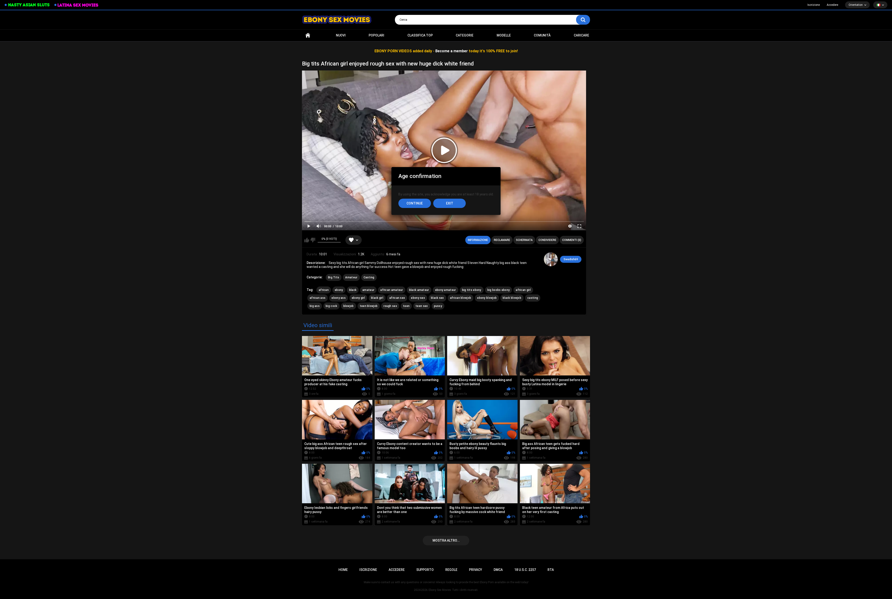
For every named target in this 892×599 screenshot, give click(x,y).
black (353, 290)
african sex (397, 298)
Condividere (547, 240)
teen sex (422, 306)
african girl (523, 290)
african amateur (391, 290)
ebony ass (338, 298)
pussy (438, 306)
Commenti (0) (571, 240)
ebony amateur (445, 290)
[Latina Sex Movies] (76, 5)
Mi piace (306, 240)
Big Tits (333, 277)
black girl (377, 298)
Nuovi (341, 35)
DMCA (498, 570)
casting (532, 298)
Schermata (524, 240)
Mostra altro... (446, 540)
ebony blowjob (487, 298)
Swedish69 (571, 259)
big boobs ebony (498, 290)
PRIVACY (475, 570)
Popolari (376, 35)
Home (308, 35)
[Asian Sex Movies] (27, 5)
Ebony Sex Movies (440, 590)
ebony (339, 290)
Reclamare (502, 240)
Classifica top (420, 35)
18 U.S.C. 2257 (525, 570)
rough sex (390, 306)
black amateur (419, 290)
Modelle (504, 35)
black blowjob (512, 298)
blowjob (348, 306)
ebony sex (418, 298)
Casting (369, 277)
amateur (368, 290)
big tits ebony (471, 290)
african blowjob (460, 298)
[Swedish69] (551, 259)
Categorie (464, 35)
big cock (331, 306)
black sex (437, 298)
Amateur (351, 277)
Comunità (542, 35)
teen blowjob (369, 306)
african (324, 290)
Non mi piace (312, 240)
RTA (551, 570)
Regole (451, 570)
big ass (315, 306)
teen (406, 306)
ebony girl (358, 298)
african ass (317, 298)
